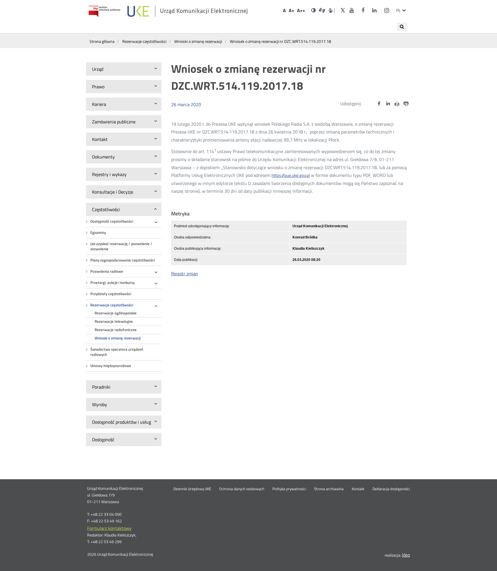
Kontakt (358, 489)
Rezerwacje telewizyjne (114, 321)
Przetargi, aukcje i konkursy (112, 282)
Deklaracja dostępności (391, 489)
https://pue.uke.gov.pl (291, 175)
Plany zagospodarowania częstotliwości (122, 260)
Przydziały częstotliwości (110, 294)
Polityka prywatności (289, 489)
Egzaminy (98, 232)
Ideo (406, 554)
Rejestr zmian (184, 273)
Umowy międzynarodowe (110, 365)
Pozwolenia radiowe (106, 271)
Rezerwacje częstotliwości (111, 305)
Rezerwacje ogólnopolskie (116, 313)
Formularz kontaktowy (109, 528)
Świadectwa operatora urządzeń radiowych (116, 352)
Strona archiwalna (329, 489)
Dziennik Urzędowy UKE (192, 489)
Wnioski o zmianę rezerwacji (118, 338)
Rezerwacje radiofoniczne (116, 330)
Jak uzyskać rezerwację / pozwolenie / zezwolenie (121, 246)
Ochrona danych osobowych (241, 489)
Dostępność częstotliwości (111, 221)
